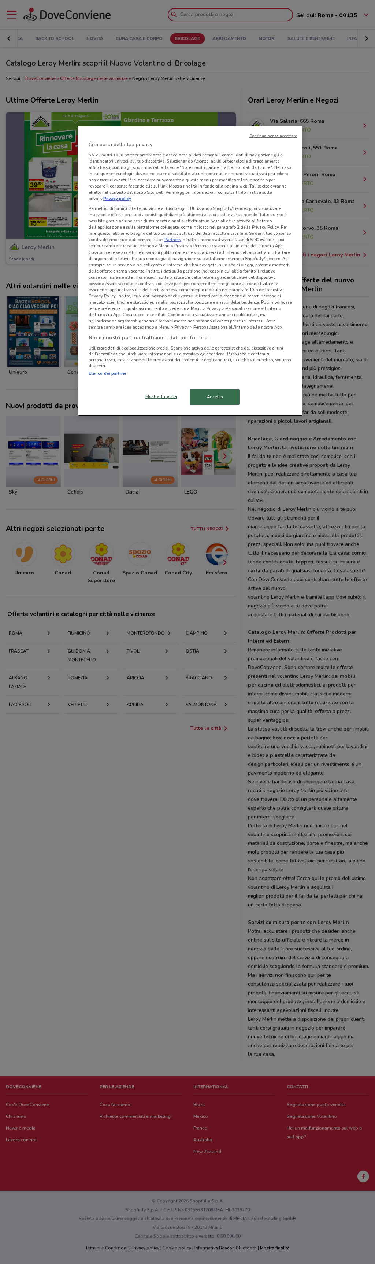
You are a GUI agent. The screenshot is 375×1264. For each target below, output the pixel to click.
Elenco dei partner (107, 373)
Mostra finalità (161, 396)
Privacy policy (117, 199)
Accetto (215, 397)
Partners (172, 240)
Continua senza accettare (273, 135)
